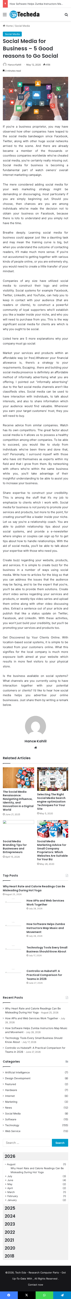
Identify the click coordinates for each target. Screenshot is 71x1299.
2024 (10, 1216)
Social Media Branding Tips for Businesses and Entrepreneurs (15, 846)
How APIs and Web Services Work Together (45, 902)
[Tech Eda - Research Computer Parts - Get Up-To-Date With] (24, 14)
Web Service (12, 1131)
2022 (10, 1232)
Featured (10, 1084)
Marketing (11, 1101)
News (8, 1107)
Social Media (22, 25)
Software (10, 1119)
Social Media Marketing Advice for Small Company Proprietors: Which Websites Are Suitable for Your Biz (52, 850)
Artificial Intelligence (17, 1072)
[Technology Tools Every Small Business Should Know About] (13, 956)
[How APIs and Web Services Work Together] (13, 909)
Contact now (35, 1284)
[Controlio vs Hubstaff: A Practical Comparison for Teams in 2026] (13, 979)
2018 (9, 1256)
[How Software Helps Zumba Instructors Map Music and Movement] (13, 932)
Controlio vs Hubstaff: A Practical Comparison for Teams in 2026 (44, 975)
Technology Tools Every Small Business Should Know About (47, 949)
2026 (10, 1156)
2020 (10, 1248)
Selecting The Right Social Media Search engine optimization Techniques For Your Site (51, 801)
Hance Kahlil (14, 64)
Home (9, 25)
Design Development (17, 1078)
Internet (10, 1095)
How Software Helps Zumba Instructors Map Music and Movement (46, 928)
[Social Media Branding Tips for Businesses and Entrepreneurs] (18, 829)
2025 (10, 1208)
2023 (10, 1224)
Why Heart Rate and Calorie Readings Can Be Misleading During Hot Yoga (34, 888)
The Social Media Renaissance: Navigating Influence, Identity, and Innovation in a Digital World (18, 801)
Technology (12, 1125)
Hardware (11, 1090)
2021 (9, 1240)
